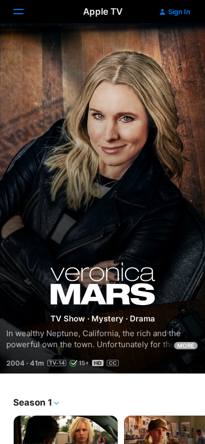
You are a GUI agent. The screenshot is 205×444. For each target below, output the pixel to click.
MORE (185, 345)
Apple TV (102, 11)
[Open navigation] (24, 11)
